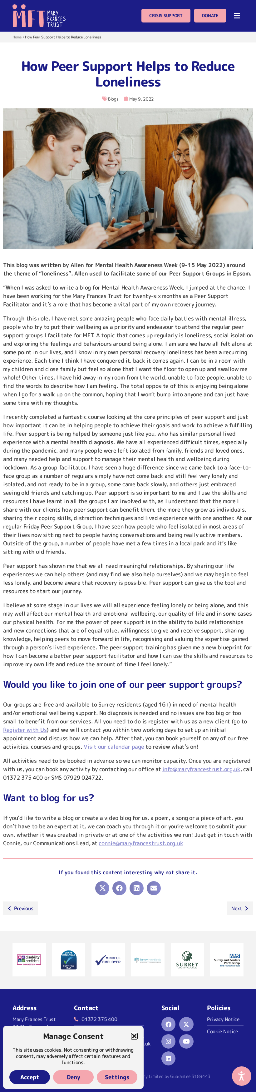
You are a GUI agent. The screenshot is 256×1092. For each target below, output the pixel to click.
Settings (117, 1077)
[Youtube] (186, 1041)
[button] (134, 1036)
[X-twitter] (186, 1024)
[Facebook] (168, 1024)
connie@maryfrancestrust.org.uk (141, 843)
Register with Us (25, 730)
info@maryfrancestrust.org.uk (201, 769)
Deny (73, 1077)
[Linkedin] (168, 1058)
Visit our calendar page (114, 747)
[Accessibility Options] (241, 1076)
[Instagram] (168, 1041)
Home (17, 37)
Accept (29, 1077)
